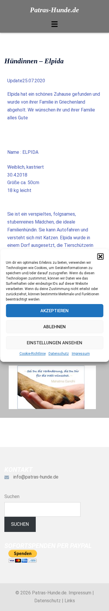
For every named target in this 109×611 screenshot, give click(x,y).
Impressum (81, 354)
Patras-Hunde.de (54, 10)
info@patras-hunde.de (35, 477)
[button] (100, 256)
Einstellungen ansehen (54, 342)
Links (70, 600)
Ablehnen (54, 326)
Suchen (11, 496)
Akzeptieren (54, 310)
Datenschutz (59, 354)
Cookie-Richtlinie (32, 354)
